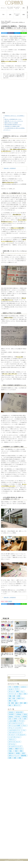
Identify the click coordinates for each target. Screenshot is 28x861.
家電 (18, 696)
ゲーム (11, 728)
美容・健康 (23, 703)
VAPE (15, 718)
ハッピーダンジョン (14, 737)
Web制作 (16, 687)
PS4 (3, 14)
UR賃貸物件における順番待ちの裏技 (12, 126)
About (18, 859)
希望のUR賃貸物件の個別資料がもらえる (12, 124)
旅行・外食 (12, 698)
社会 (15, 700)
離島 (20, 758)
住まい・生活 (4, 601)
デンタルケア (21, 734)
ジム (23, 730)
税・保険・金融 (13, 703)
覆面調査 (23, 755)
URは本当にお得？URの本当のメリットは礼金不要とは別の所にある (7, 641)
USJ (10, 718)
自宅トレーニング (14, 755)
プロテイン (12, 739)
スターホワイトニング (15, 732)
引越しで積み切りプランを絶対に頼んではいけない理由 (7, 654)
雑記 (10, 705)
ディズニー (12, 734)
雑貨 (15, 758)
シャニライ (18, 728)
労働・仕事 (12, 696)
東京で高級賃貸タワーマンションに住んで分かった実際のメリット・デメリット (7, 666)
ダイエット (3, 7)
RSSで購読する (13, 680)
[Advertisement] (14, 97)
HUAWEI (11, 714)
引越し (27, 8)
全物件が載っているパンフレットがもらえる (13, 121)
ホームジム (12, 744)
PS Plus (17, 716)
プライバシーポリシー (12, 859)
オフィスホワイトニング (10, 8)
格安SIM (11, 753)
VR (20, 718)
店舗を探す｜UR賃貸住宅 (10, 168)
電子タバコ (17, 705)
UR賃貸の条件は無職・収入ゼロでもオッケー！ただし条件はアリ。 (21, 629)
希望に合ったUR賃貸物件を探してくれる (12, 119)
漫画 (10, 14)
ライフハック (12, 693)
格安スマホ (20, 698)
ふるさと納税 (12, 721)
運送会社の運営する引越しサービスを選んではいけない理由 (20, 654)
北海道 (11, 748)
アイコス (21, 721)
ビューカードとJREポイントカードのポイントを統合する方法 (20, 666)
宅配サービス (18, 748)
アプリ (17, 689)
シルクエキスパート (14, 730)
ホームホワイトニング (17, 8)
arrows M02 (19, 712)
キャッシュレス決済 (17, 14)
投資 (16, 751)
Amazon (11, 712)
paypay (11, 716)
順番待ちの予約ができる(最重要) (11, 122)
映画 (21, 751)
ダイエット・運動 (14, 691)
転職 (24, 14)
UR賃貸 (10, 601)
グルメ (24, 725)
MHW (25, 714)
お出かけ (23, 687)
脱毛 (24, 7)
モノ (22, 691)
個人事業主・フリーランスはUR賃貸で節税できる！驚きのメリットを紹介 (7, 629)
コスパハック (12, 860)
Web (25, 718)
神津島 (18, 753)
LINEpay (18, 714)
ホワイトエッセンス (14, 741)
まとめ (11, 689)
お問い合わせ (27, 14)
